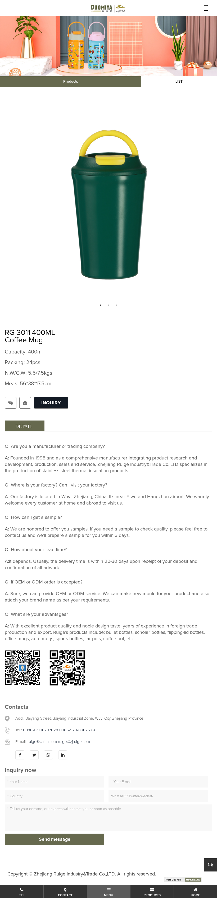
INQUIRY (51, 403)
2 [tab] (108, 305)
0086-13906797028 (40, 730)
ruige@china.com (43, 742)
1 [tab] (100, 305)
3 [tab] (116, 305)
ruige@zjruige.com (74, 742)
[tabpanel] (108, 204)
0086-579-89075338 (78, 730)
